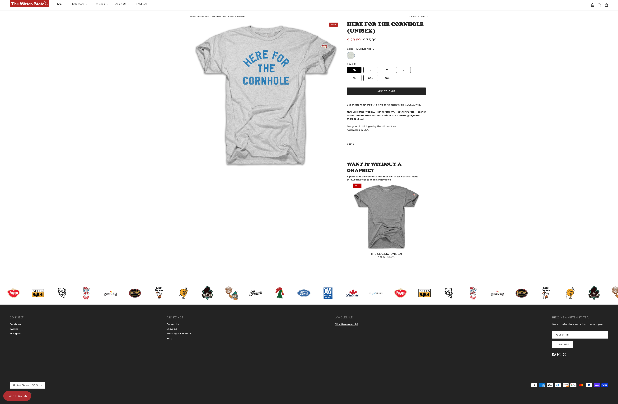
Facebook (15, 324)
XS (354, 69)
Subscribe (562, 344)
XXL (370, 77)
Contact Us (173, 324)
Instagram (15, 333)
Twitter (14, 328)
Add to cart (386, 91)
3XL (387, 77)
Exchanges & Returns (179, 333)
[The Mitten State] (29, 3)
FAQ (169, 338)
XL (354, 77)
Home (193, 16)
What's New (203, 16)
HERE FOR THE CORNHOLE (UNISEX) (228, 16)
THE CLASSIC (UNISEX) (386, 253)
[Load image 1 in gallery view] (266, 95)
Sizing (350, 143)
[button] (64, 369)
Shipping (172, 328)
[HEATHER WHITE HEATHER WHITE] (351, 55)
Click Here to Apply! (346, 324)
